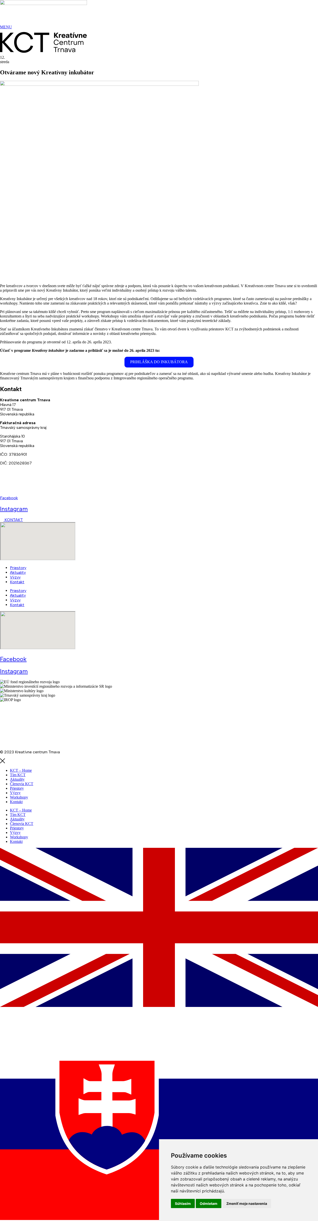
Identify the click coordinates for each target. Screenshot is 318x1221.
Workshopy (19, 797)
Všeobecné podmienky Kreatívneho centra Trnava (44, 708)
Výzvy (15, 577)
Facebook (9, 498)
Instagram (14, 508)
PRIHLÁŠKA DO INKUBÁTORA (159, 362)
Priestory (18, 567)
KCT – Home (21, 770)
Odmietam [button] (208, 1203)
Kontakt (17, 582)
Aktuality (18, 572)
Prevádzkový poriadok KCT (24, 743)
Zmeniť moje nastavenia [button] (246, 1203)
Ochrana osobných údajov (23, 726)
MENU (6, 27)
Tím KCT (18, 775)
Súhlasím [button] (183, 1203)
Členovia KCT (21, 784)
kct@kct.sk (10, 489)
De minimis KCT (29, 717)
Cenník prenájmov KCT (20, 734)
